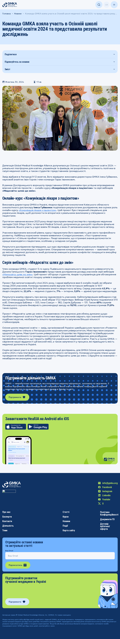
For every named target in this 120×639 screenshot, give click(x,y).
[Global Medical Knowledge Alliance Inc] (9, 496)
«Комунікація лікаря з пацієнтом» (37, 210)
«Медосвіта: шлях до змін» (17, 274)
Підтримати (15, 397)
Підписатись (15, 565)
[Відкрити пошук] (98, 4)
